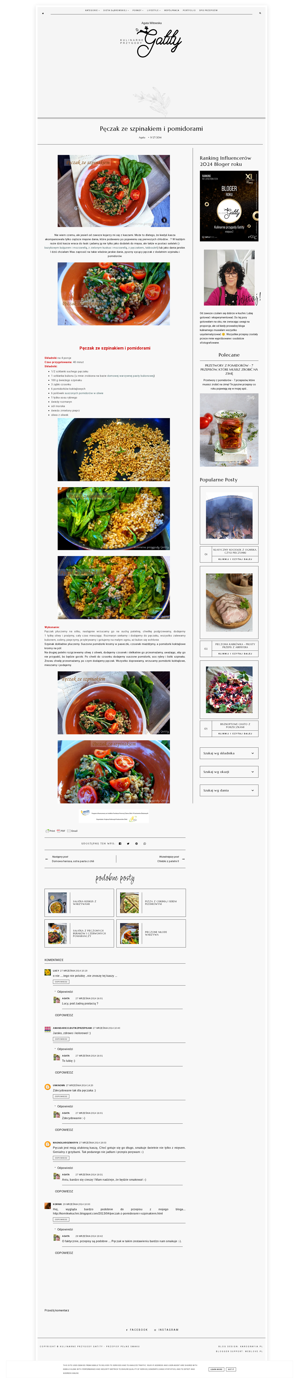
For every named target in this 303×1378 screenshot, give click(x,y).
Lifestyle (153, 10)
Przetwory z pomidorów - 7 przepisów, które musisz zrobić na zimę (229, 369)
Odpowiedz (61, 982)
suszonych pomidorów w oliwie (84, 393)
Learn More (216, 1369)
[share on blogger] (137, 843)
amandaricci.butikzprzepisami (72, 1028)
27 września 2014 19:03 (92, 1143)
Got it (231, 1369)
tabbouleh (151, 247)
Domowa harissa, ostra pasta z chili (73, 861)
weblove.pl (254, 1351)
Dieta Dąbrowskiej (115, 10)
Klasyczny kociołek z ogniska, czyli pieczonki (235, 551)
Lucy (56, 971)
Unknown (59, 1085)
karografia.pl (251, 1346)
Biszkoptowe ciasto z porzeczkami (235, 726)
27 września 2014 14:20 (79, 1085)
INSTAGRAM (169, 1329)
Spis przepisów (208, 10)
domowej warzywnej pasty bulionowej (130, 375)
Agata (66, 998)
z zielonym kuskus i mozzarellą (107, 247)
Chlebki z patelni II (168, 861)
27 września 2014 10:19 (73, 971)
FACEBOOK (139, 1329)
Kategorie (92, 10)
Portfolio (189, 10)
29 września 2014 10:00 (76, 1204)
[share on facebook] (120, 843)
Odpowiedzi (65, 991)
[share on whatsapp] (145, 843)
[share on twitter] (128, 843)
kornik (57, 1204)
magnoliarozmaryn (65, 1143)
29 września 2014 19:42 (89, 1236)
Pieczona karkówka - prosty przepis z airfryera (235, 646)
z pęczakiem (136, 247)
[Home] (43, 13)
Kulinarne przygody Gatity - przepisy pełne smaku (100, 1346)
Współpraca (171, 10)
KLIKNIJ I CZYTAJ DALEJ (235, 559)
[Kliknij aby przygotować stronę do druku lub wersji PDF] (62, 832)
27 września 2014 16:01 (89, 998)
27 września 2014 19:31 (89, 1174)
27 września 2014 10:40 (106, 1028)
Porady (137, 10)
